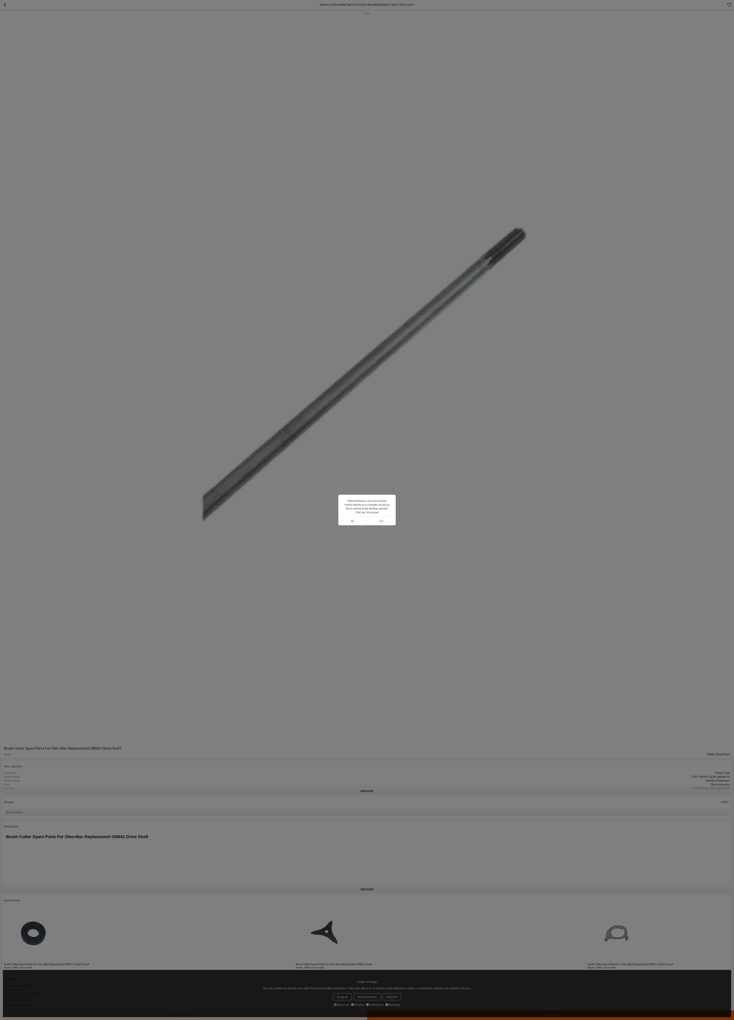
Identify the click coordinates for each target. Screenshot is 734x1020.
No (352, 521)
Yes (381, 521)
